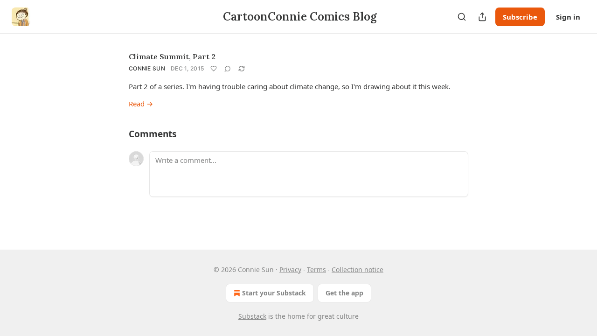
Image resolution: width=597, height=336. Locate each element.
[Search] (461, 16)
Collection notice (357, 269)
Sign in (568, 16)
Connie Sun (147, 68)
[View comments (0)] (228, 68)
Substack (252, 316)
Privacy (290, 269)
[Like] (214, 68)
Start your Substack (274, 292)
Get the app (344, 292)
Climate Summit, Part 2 (172, 56)
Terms (316, 269)
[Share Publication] (482, 16)
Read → (141, 103)
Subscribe (520, 16)
